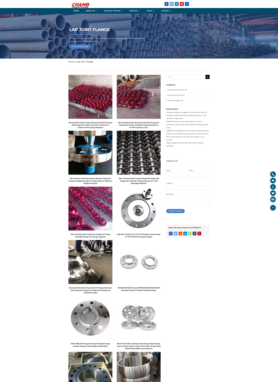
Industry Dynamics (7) (176, 95)
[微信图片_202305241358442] (81, 4)
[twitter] (172, 4)
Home (71, 61)
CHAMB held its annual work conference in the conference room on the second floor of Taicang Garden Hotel (187, 125)
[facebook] (167, 4)
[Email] (273, 193)
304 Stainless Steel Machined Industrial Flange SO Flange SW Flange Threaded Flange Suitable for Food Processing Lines (138, 125)
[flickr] (187, 4)
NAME (168, 171)
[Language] (273, 199)
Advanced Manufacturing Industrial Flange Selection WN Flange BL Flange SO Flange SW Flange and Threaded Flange (90, 290)
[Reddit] (180, 233)
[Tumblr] (194, 233)
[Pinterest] (199, 233)
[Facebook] (170, 233)
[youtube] (182, 4)
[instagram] (177, 4)
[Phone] (273, 174)
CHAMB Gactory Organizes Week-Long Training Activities (187, 131)
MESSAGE (170, 194)
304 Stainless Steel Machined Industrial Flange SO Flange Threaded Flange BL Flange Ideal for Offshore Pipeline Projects (90, 180)
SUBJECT (169, 183)
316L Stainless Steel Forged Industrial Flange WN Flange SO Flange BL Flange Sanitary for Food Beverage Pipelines (138, 180)
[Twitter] (175, 233)
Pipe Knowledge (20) (175, 100)
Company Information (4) (177, 90)
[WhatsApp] (190, 233)
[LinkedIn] (185, 233)
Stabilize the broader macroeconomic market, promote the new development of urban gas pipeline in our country (187, 137)
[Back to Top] (273, 208)
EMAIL (191, 171)
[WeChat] (273, 180)
